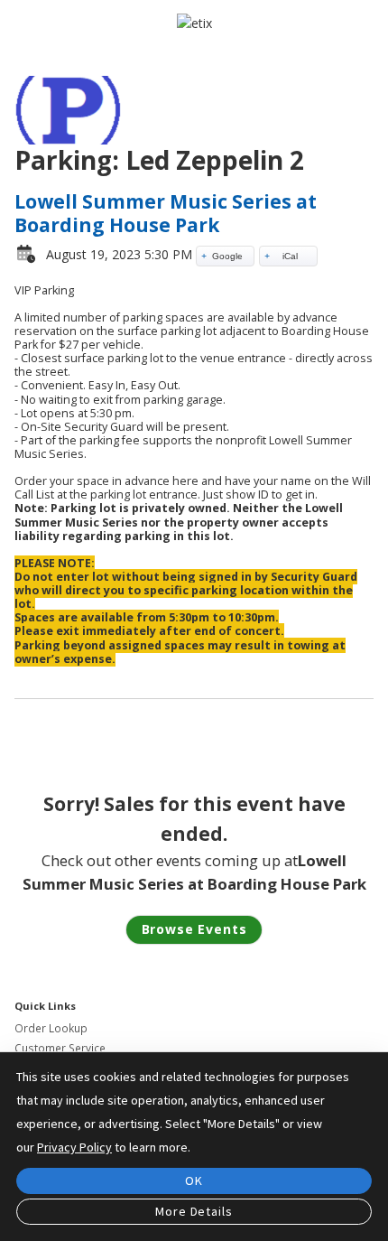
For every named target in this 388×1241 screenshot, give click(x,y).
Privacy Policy (74, 1147)
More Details (193, 1211)
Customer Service (60, 1048)
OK (194, 1180)
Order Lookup (51, 1028)
